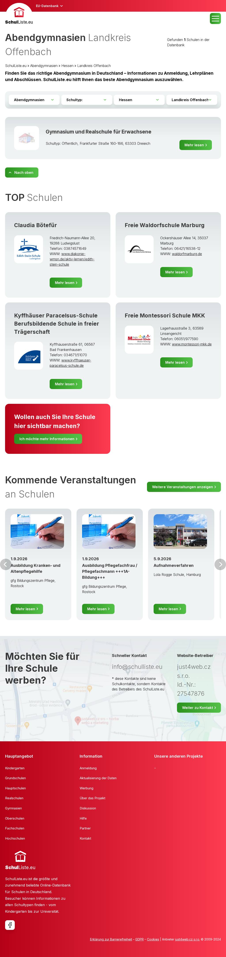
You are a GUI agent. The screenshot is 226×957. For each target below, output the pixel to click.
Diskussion (88, 808)
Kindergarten (14, 768)
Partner (85, 828)
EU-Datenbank (47, 6)
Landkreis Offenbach (94, 65)
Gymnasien (13, 808)
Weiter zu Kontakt (197, 707)
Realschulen (14, 798)
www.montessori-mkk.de (192, 344)
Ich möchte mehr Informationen (46, 439)
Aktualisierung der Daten (98, 778)
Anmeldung (88, 768)
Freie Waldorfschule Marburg (165, 225)
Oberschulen (14, 818)
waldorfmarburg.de (187, 254)
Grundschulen (15, 778)
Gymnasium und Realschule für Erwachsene (98, 132)
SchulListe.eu (15, 65)
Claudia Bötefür (35, 225)
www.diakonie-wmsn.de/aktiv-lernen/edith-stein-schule (72, 259)
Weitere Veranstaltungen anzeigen (182, 487)
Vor (5, 564)
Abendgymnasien (44, 65)
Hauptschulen (15, 788)
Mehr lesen (194, 145)
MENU (215, 18)
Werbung (86, 788)
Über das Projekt (92, 798)
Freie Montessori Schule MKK (165, 315)
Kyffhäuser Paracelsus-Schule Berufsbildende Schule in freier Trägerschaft (56, 323)
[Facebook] (10, 925)
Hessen (67, 65)
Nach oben (23, 172)
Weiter (220, 564)
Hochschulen (15, 838)
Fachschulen (14, 828)
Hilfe (83, 818)
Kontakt (85, 838)
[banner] (19, 14)
